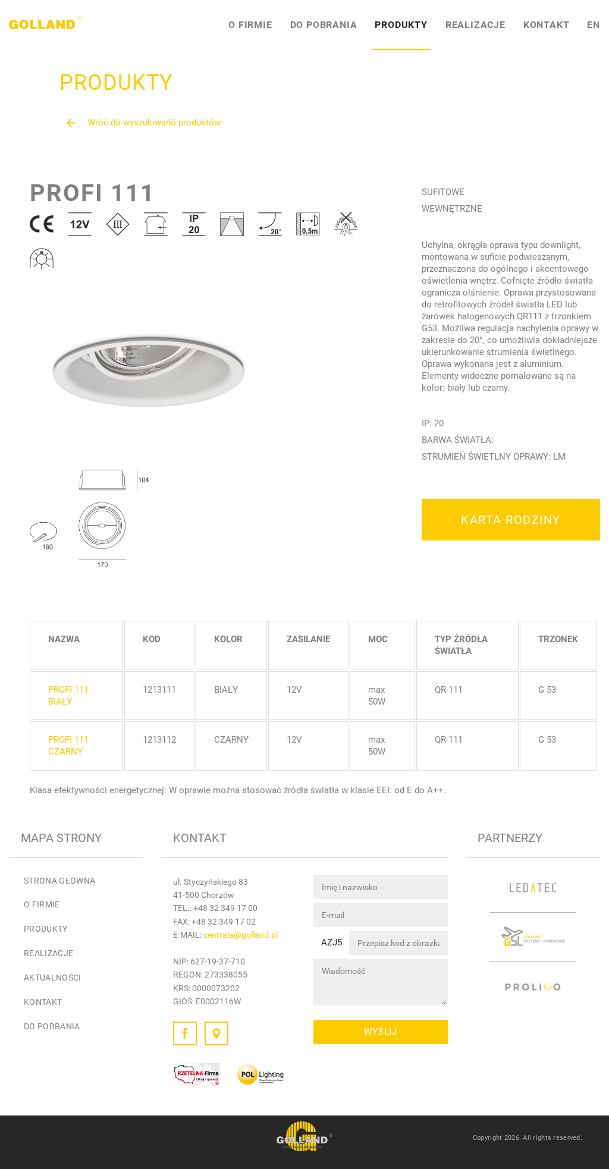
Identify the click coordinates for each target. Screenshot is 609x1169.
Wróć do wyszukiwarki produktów (154, 122)
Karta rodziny (511, 520)
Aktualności (52, 977)
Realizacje (475, 24)
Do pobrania (323, 24)
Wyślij (380, 1031)
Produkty (401, 24)
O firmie (250, 24)
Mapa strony (61, 838)
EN (593, 24)
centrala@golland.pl (240, 934)
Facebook (185, 1033)
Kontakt (546, 24)
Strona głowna (60, 880)
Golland (45, 25)
